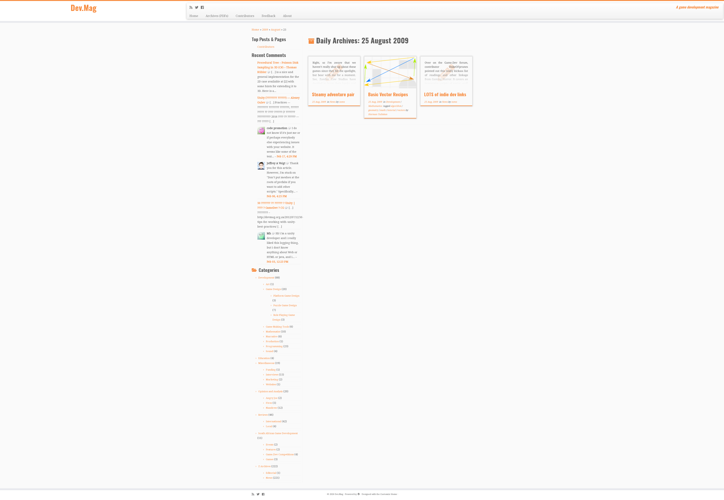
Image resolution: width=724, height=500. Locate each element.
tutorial (391, 110)
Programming (274, 346)
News (269, 477)
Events (269, 444)
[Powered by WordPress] (358, 493)
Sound (269, 351)
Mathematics (273, 331)
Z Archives (264, 466)
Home (193, 16)
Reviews (263, 414)
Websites (271, 384)
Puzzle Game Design (285, 305)
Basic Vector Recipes (388, 94)
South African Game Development (278, 433)
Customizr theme (388, 494)
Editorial (271, 473)
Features (271, 449)
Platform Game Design (286, 295)
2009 (265, 29)
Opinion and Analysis (270, 391)
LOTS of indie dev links (445, 94)
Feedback (268, 16)
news (342, 102)
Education (264, 358)
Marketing (272, 379)
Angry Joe (272, 398)
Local (269, 426)
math (383, 110)
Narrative (272, 336)
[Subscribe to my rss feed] (192, 7)
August (275, 29)
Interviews (272, 374)
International (273, 421)
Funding (271, 369)
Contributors (245, 16)
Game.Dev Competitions (280, 454)
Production (272, 341)
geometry (373, 110)
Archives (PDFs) (217, 16)
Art (268, 284)
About (287, 16)
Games (269, 459)
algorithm (396, 106)
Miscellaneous (266, 363)
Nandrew (271, 407)
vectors (401, 110)
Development (266, 277)
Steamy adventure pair (333, 94)
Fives (269, 403)
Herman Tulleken (377, 114)
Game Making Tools (277, 326)
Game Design (273, 289)
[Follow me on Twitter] (198, 7)
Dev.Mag (84, 7)
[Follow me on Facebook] (203, 7)
